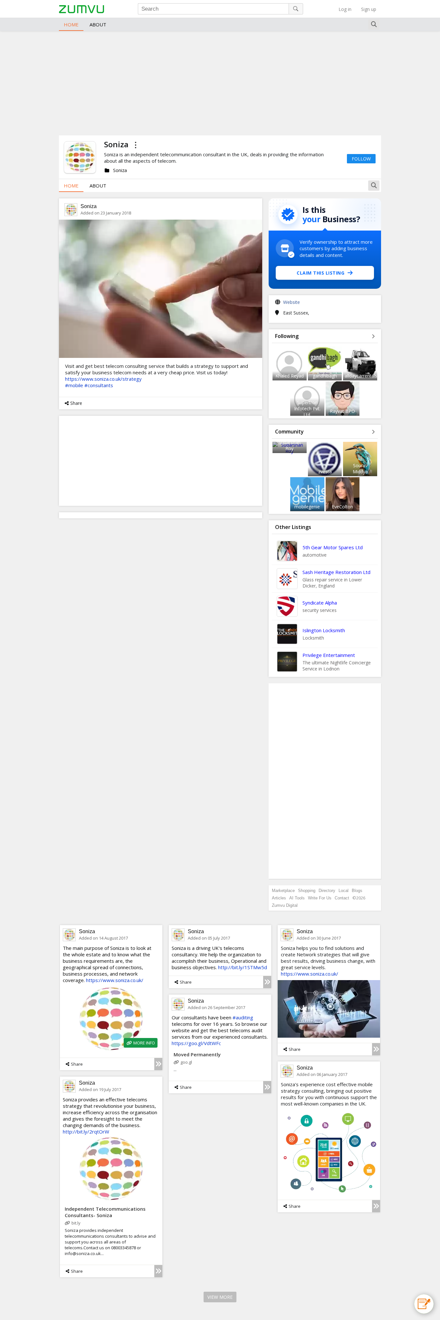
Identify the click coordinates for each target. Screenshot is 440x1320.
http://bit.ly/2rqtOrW (86, 1131)
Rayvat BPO (342, 411)
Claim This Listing (320, 273)
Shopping (306, 890)
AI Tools (297, 898)
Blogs (357, 890)
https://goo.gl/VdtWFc (196, 1043)
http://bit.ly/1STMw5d (242, 967)
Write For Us (319, 898)
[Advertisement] (220, 82)
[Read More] (158, 1064)
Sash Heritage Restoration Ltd (336, 572)
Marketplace (283, 890)
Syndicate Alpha (319, 602)
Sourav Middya (360, 468)
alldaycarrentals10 (363, 376)
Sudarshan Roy (290, 445)
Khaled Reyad (289, 376)
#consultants (98, 385)
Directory (327, 890)
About (98, 24)
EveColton (342, 507)
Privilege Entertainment (328, 655)
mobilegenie (307, 507)
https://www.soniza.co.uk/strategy (103, 379)
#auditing (243, 1017)
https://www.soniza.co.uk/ (114, 980)
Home (71, 24)
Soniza (89, 206)
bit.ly (76, 1223)
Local (344, 890)
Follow (361, 159)
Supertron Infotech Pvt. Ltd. (307, 408)
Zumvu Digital (285, 905)
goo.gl (186, 1062)
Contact (342, 898)
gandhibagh (325, 376)
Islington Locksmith (323, 630)
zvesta (325, 472)
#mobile (74, 385)
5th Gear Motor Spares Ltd (332, 547)
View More (220, 1297)
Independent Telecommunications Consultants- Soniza (105, 1212)
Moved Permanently (197, 1054)
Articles (279, 898)
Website (291, 302)
